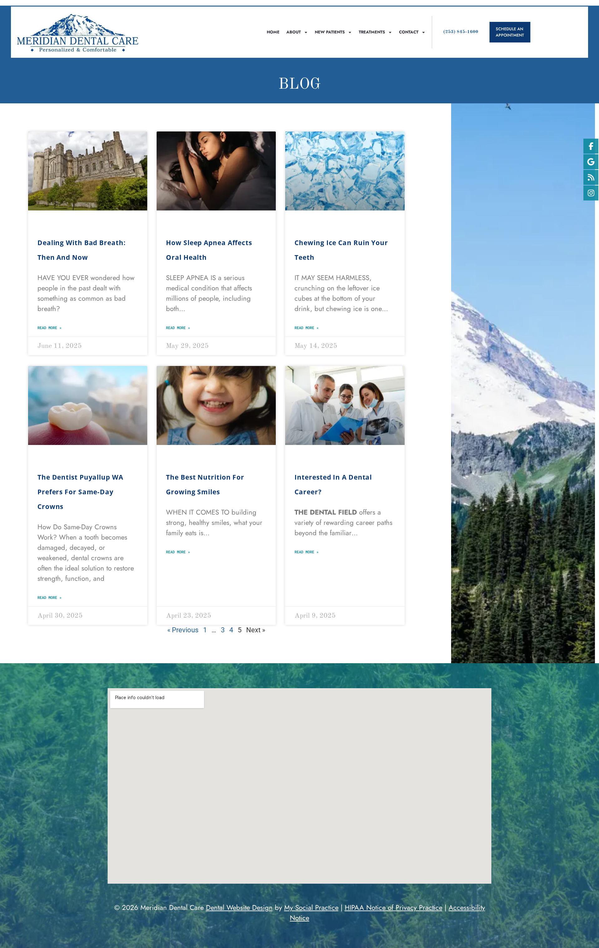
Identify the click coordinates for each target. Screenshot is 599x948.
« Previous (182, 630)
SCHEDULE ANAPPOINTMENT (510, 32)
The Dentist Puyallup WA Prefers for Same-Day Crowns (80, 492)
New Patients (330, 32)
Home (273, 32)
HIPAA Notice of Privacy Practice (393, 907)
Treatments (372, 32)
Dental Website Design (239, 907)
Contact (408, 32)
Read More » (49, 327)
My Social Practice (311, 907)
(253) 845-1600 (460, 32)
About (293, 32)
